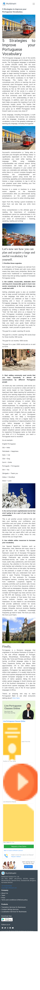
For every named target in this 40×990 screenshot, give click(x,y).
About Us (4, 893)
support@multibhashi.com (9, 888)
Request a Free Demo (18, 846)
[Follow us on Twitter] (5, 928)
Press (3, 897)
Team (3, 895)
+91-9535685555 (6, 886)
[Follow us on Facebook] (2, 928)
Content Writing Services (10, 909)
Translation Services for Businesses (13, 907)
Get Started (28, 866)
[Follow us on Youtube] (13, 928)
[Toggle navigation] (33, 4)
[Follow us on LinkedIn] (10, 928)
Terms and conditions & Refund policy (14, 900)
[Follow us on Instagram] (8, 928)
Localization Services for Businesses (13, 911)
